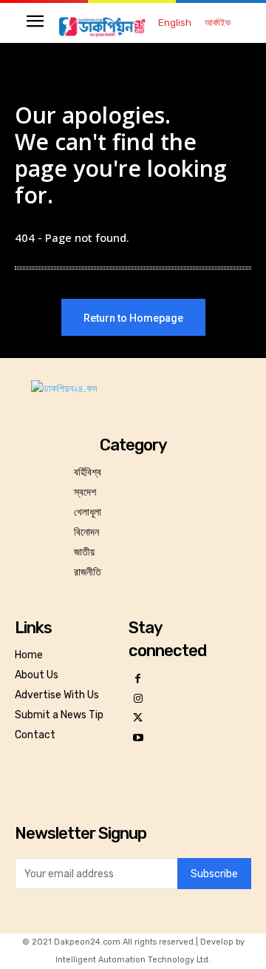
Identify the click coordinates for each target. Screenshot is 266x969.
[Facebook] (139, 679)
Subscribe (214, 874)
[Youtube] (139, 739)
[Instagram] (139, 699)
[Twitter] (139, 719)
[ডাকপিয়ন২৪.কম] (102, 26)
